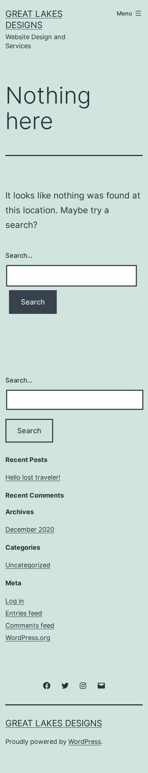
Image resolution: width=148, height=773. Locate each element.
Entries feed (23, 613)
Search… (19, 255)
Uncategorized (27, 565)
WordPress (84, 741)
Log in (14, 601)
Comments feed (29, 625)
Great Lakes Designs (53, 723)
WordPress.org (27, 637)
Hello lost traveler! (32, 477)
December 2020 (29, 529)
